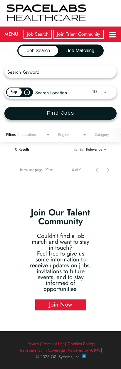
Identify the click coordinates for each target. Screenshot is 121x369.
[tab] (38, 51)
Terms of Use (53, 344)
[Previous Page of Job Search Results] (96, 170)
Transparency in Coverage (42, 350)
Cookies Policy (81, 344)
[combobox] (57, 71)
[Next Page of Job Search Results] (108, 170)
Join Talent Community (78, 34)
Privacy (32, 344)
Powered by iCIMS (84, 350)
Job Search (37, 34)
